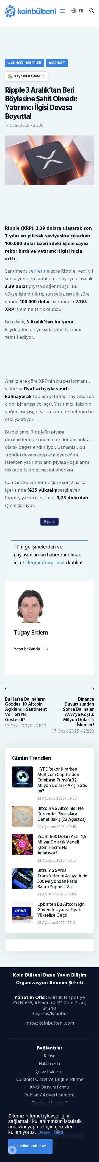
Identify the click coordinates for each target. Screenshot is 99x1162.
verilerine (38, 271)
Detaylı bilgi (50, 1132)
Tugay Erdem (31, 633)
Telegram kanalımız (43, 563)
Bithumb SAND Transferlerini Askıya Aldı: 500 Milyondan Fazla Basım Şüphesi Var (62, 879)
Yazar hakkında (27, 649)
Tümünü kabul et (30, 1146)
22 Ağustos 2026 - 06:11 (56, 922)
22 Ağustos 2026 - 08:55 (56, 860)
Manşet (58, 63)
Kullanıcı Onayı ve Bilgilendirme (49, 1079)
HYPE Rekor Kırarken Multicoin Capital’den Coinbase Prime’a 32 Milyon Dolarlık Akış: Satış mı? (62, 780)
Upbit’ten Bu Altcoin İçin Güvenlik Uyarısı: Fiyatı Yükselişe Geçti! (61, 910)
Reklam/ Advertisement (49, 1095)
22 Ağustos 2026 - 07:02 (56, 894)
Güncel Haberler (26, 63)
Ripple (49, 521)
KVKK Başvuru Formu (49, 1087)
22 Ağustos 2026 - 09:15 (56, 827)
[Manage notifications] (12, 1150)
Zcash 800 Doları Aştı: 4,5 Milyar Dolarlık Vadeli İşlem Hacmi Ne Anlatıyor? (61, 845)
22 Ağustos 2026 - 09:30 (57, 798)
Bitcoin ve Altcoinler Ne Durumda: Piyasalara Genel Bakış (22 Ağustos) (61, 814)
